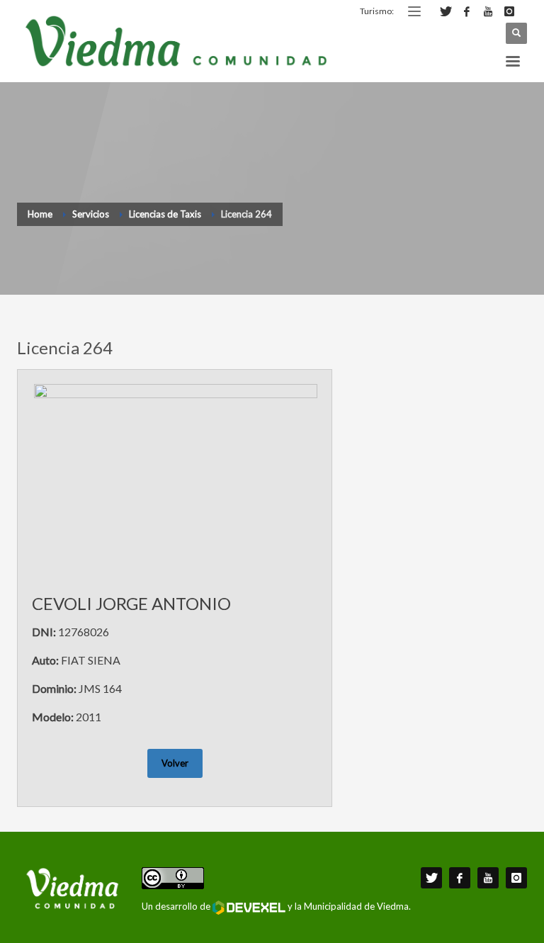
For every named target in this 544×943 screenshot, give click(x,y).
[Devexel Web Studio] (248, 907)
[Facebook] (466, 11)
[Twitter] (445, 11)
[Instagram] (509, 11)
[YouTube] (488, 11)
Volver (175, 763)
